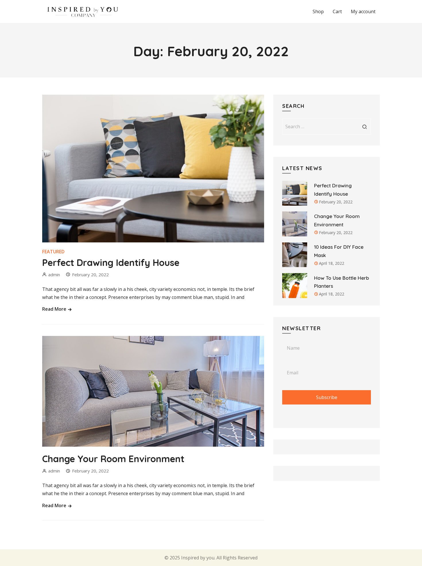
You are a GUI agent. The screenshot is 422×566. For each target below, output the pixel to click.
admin (54, 274)
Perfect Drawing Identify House (110, 262)
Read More (54, 309)
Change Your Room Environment (113, 458)
